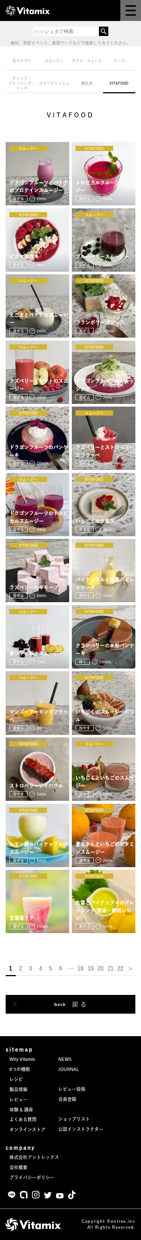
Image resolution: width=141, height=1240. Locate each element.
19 (91, 968)
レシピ (16, 1079)
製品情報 (18, 1089)
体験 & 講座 (21, 1109)
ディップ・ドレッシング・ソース (22, 83)
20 (100, 968)
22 (120, 968)
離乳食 (86, 83)
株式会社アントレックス (34, 1157)
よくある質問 (22, 1119)
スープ (119, 61)
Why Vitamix (22, 1059)
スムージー (54, 61)
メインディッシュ (54, 83)
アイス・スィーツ (87, 61)
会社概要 (18, 1167)
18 (80, 968)
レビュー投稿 (71, 1089)
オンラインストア (27, 1129)
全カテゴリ (21, 61)
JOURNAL (68, 1069)
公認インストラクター (80, 1129)
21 (111, 968)
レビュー (18, 1099)
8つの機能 (19, 1069)
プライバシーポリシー (32, 1177)
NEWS (65, 1059)
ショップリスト (74, 1119)
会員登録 (67, 1099)
